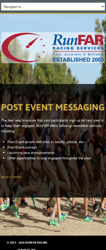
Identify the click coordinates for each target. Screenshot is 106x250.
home (17, 176)
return (5, 176)
